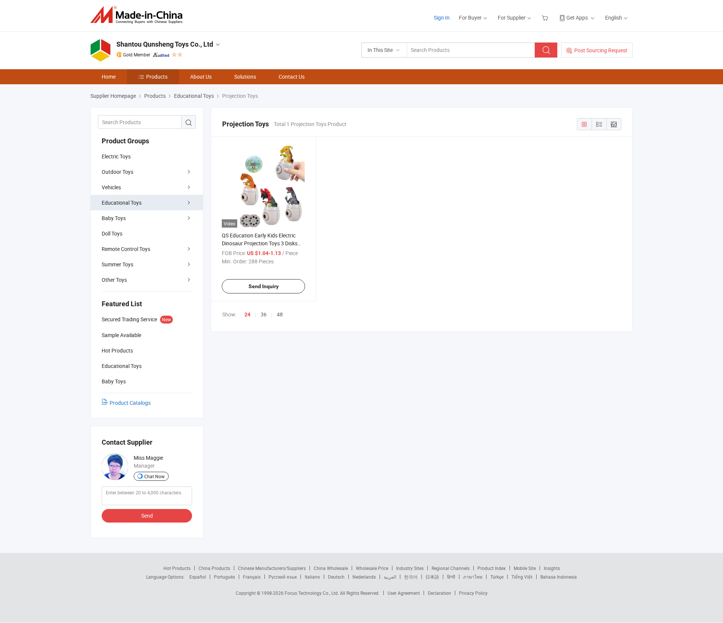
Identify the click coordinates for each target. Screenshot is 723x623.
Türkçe (496, 577)
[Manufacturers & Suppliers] (138, 15)
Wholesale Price (372, 568)
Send (147, 515)
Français (252, 577)
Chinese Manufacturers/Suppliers (272, 568)
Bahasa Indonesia (558, 577)
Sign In (442, 17)
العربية (390, 577)
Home (109, 76)
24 (247, 315)
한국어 (411, 577)
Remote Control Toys (126, 248)
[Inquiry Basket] (546, 17)
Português (224, 577)
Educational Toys (122, 202)
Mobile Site (525, 568)
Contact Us (292, 76)
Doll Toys (112, 233)
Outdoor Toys (117, 171)
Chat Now (154, 476)
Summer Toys (117, 264)
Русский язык (282, 577)
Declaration (439, 593)
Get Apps (577, 17)
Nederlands (364, 577)
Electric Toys (116, 156)
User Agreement (403, 593)
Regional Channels (451, 568)
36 (264, 314)
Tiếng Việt (521, 577)
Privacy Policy (473, 593)
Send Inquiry (264, 286)
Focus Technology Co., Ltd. (312, 593)
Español (197, 577)
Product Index (491, 568)
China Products (214, 568)
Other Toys (114, 279)
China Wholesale (331, 568)
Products (157, 76)
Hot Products (177, 568)
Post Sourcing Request (600, 50)
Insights (552, 568)
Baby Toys (114, 218)
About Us (201, 76)
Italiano (312, 577)
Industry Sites (410, 568)
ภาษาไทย (472, 577)
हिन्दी (451, 577)
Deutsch (336, 577)
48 (280, 314)
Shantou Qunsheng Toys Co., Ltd (164, 44)
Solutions (245, 76)
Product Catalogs (130, 402)
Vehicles (111, 187)
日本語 (432, 577)
